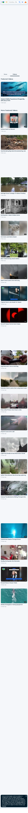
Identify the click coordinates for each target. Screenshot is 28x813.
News (5, 74)
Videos (15, 74)
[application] (14, 89)
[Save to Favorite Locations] (6, 2)
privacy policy (20, 802)
